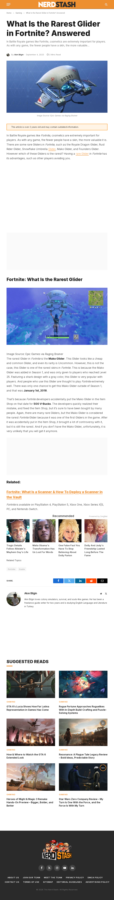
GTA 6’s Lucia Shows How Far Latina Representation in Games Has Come (28, 708)
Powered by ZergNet (98, 516)
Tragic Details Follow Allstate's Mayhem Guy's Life (17, 549)
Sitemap (48, 882)
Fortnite (11, 569)
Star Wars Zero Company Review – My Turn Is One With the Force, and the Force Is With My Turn (81, 802)
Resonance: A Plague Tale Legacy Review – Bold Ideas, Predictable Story (83, 756)
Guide (22, 569)
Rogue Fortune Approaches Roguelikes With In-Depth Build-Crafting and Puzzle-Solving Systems (83, 710)
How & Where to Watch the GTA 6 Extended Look (26, 756)
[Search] (105, 4)
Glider (52, 149)
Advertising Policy (97, 882)
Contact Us (12, 882)
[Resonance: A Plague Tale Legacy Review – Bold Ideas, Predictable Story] (83, 732)
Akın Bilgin (19, 54)
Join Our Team (31, 877)
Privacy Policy (75, 877)
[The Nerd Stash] (57, 4)
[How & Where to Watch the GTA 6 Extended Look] (31, 732)
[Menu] (8, 4)
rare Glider (82, 153)
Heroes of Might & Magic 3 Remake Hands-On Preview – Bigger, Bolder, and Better (30, 802)
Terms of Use (31, 882)
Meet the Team (53, 877)
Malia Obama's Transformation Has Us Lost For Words (44, 549)
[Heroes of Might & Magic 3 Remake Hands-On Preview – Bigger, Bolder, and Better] (31, 777)
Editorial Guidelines (69, 882)
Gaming (11, 702)
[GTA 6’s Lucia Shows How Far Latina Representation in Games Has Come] (31, 684)
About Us (13, 877)
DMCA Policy (95, 877)
